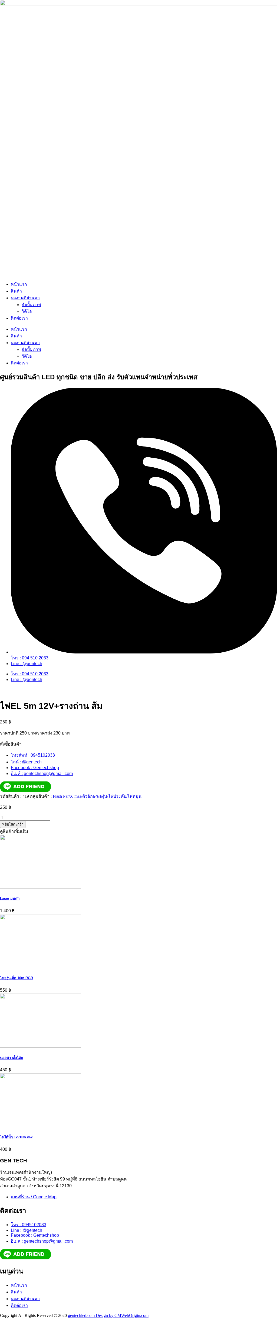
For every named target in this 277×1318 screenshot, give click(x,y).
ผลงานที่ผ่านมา (25, 298)
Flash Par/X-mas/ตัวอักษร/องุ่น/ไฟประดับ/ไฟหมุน (97, 796)
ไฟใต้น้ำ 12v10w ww (16, 1137)
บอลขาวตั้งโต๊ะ (11, 1058)
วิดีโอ (27, 311)
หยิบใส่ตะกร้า (12, 824)
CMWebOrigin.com (131, 1315)
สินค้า (16, 291)
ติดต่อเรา (19, 318)
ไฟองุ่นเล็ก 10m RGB (16, 978)
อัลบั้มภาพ (31, 304)
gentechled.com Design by (91, 1315)
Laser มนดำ (9, 899)
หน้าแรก (19, 284)
